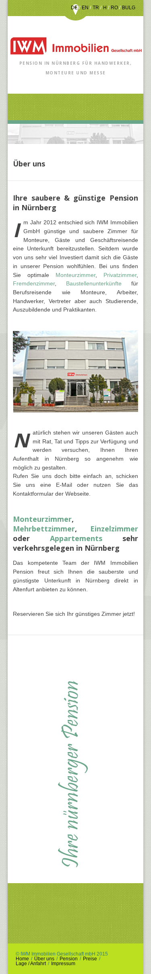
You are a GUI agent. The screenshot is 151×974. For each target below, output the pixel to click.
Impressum (63, 963)
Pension (69, 959)
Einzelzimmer (114, 528)
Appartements (76, 538)
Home (22, 959)
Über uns (44, 959)
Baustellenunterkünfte (98, 283)
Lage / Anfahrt (31, 963)
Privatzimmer (120, 275)
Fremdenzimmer (34, 283)
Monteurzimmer (75, 275)
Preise (90, 959)
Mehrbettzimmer (44, 528)
